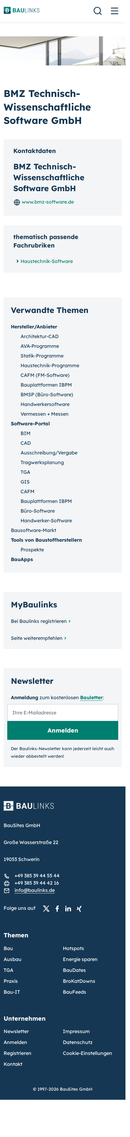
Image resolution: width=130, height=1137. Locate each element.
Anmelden (15, 1042)
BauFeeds (74, 992)
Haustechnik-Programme (50, 365)
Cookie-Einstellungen (87, 1053)
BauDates (74, 970)
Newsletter (16, 1031)
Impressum (76, 1031)
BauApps (22, 559)
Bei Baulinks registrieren (39, 621)
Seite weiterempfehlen (37, 638)
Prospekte (32, 550)
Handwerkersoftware (45, 404)
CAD (26, 443)
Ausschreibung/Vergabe (49, 453)
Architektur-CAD (40, 336)
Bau (8, 948)
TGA (25, 472)
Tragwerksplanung (42, 462)
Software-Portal (30, 424)
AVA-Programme (40, 346)
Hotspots (73, 948)
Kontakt (13, 1064)
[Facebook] (59, 908)
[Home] (63, 809)
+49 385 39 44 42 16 (37, 883)
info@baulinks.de (35, 890)
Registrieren (17, 1053)
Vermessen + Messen (45, 414)
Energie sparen (80, 959)
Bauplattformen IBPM (46, 385)
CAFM (27, 491)
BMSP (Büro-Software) (47, 394)
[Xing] (80, 908)
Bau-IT (12, 992)
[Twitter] (48, 908)
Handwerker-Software (46, 520)
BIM (26, 433)
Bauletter (91, 697)
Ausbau (12, 959)
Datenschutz (78, 1042)
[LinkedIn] (69, 908)
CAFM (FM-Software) (45, 375)
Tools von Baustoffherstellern (46, 540)
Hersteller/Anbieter (34, 327)
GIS (25, 482)
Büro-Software (38, 511)
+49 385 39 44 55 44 (37, 876)
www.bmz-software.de (47, 202)
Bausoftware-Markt (33, 530)
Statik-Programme (42, 356)
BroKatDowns (79, 981)
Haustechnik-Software (47, 261)
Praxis (11, 981)
